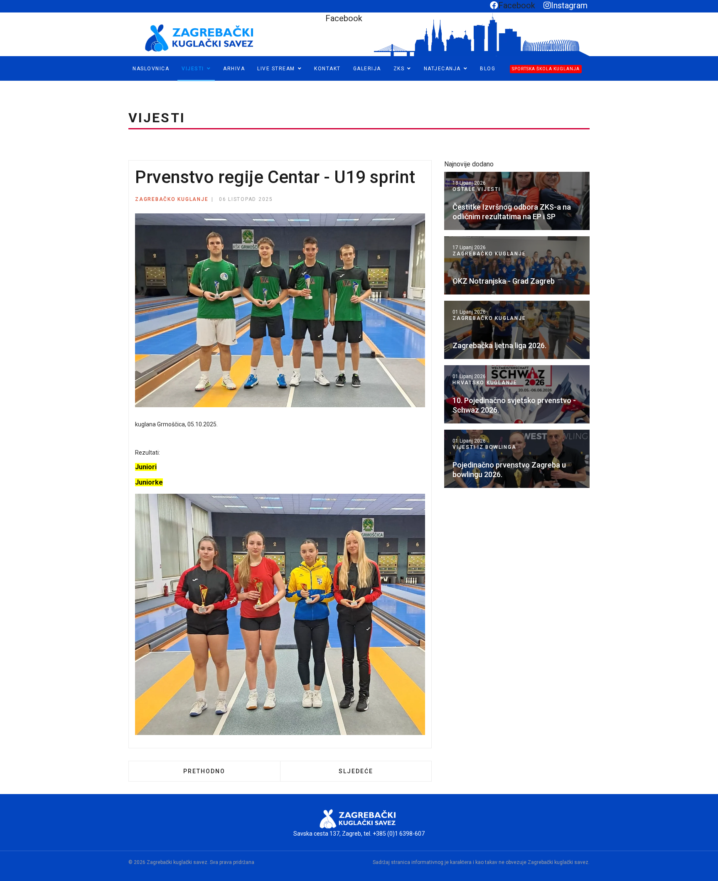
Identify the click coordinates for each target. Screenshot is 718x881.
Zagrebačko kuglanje (171, 199)
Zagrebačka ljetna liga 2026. (499, 345)
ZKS (399, 69)
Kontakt (327, 69)
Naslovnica (151, 69)
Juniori (146, 467)
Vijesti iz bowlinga (484, 447)
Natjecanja (442, 69)
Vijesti (193, 69)
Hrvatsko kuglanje (484, 383)
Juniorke (149, 482)
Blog (487, 69)
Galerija (367, 69)
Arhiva (234, 69)
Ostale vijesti (476, 189)
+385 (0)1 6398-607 (399, 833)
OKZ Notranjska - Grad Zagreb (503, 281)
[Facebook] (7, 85)
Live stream (276, 69)
